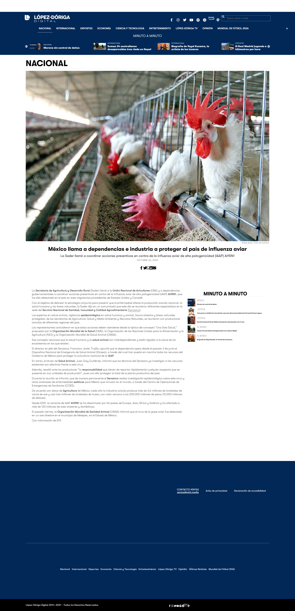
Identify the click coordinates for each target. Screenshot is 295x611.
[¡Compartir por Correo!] (154, 268)
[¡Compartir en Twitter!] (145, 268)
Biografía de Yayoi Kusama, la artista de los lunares (190, 48)
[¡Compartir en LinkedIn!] (151, 268)
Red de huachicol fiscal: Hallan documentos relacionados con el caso (220, 322)
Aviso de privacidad (216, 491)
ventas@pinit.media (188, 492)
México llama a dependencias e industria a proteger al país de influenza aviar (147, 249)
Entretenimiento (160, 28)
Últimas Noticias (198, 569)
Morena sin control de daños (62, 47)
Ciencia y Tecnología (130, 28)
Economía (104, 28)
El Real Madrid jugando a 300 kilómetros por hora (253, 48)
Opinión (207, 28)
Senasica (134, 310)
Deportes (86, 28)
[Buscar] (291, 28)
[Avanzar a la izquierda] (26, 46)
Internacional (65, 28)
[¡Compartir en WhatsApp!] (148, 268)
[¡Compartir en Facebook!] (141, 268)
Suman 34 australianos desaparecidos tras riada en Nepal (129, 48)
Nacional (45, 28)
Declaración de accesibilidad (250, 491)
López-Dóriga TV (187, 28)
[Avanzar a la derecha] (287, 28)
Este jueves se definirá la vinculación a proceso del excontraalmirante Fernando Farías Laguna (229, 313)
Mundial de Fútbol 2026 (233, 28)
